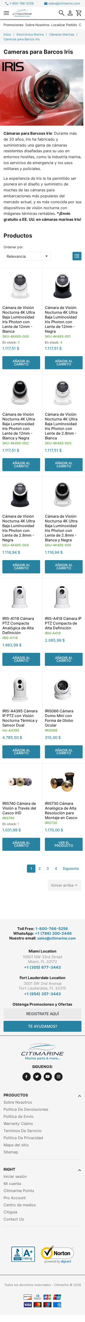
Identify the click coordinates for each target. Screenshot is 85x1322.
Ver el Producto (64, 844)
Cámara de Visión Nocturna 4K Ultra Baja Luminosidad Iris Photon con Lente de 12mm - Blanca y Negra (18, 426)
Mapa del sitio (16, 1144)
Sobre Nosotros (37, 25)
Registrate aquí (42, 1013)
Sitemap (11, 1152)
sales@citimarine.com (64, 3)
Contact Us (14, 1219)
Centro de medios (20, 1204)
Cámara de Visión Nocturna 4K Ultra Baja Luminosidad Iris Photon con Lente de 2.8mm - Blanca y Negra (61, 528)
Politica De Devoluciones (26, 1109)
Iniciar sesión (15, 1176)
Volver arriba (65, 885)
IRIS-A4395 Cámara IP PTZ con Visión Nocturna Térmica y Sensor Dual (20, 718)
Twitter (37, 1077)
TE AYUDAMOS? (42, 1026)
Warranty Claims (18, 1123)
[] (61, 13)
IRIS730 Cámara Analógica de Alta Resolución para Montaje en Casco (61, 810)
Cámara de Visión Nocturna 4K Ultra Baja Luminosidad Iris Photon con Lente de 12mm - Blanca (18, 319)
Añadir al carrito (21, 362)
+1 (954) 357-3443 (42, 993)
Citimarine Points (19, 1190)
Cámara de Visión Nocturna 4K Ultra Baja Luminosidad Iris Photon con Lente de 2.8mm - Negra (18, 528)
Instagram (58, 1077)
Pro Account (15, 1197)
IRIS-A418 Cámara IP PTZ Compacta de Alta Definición (63, 623)
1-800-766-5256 (21, 3)
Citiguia (10, 1212)
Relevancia (28, 256)
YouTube (48, 1077)
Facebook (26, 1077)
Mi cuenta (12, 1183)
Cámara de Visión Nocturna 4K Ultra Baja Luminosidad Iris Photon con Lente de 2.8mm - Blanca (61, 426)
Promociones (13, 25)
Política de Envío (19, 1116)
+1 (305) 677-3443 (42, 967)
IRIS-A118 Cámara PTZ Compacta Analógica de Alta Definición (18, 625)
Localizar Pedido (64, 25)
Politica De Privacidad (23, 1137)
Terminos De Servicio (23, 1130)
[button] (6, 13)
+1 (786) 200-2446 (53, 933)
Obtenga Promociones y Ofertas (42, 1004)
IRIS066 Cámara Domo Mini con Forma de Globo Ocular (59, 718)
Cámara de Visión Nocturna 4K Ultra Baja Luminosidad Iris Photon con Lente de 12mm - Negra (61, 319)
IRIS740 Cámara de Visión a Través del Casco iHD (19, 808)
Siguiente (71, 868)
